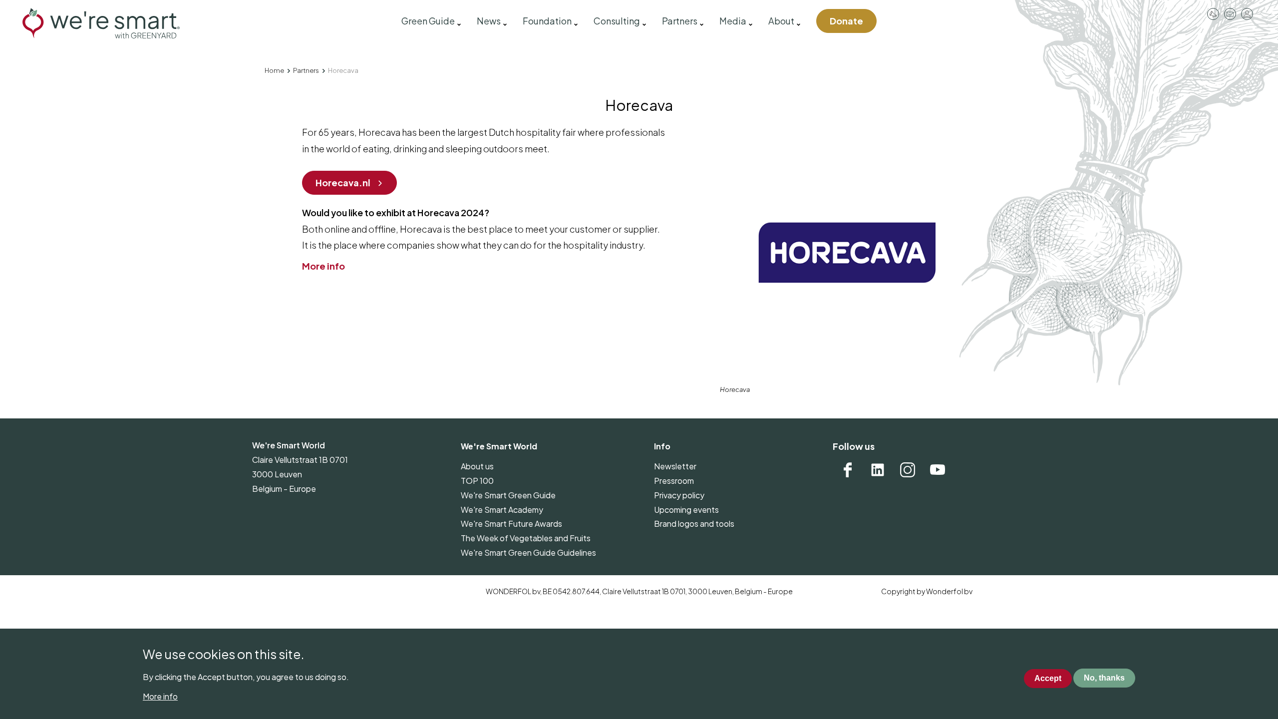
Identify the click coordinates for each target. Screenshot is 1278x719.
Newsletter (675, 466)
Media (732, 20)
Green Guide (428, 20)
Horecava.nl (343, 182)
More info (323, 266)
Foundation (547, 20)
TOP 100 (477, 480)
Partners (679, 20)
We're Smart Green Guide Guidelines (528, 552)
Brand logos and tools (694, 523)
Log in (1247, 14)
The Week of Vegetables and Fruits (526, 538)
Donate (846, 20)
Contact (1230, 14)
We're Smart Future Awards (511, 523)
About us (477, 466)
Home (274, 70)
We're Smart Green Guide (508, 495)
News (489, 20)
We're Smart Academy (502, 509)
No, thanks (1104, 678)
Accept (1047, 678)
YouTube (937, 469)
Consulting (617, 20)
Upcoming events (686, 509)
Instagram (907, 469)
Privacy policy (679, 495)
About (781, 20)
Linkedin (877, 469)
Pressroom (1213, 14)
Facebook (847, 469)
